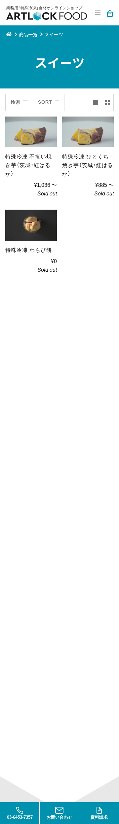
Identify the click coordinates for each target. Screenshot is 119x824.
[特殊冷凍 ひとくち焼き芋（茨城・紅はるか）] (88, 132)
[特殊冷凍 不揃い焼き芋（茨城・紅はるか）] (31, 132)
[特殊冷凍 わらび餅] (31, 225)
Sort (45, 102)
